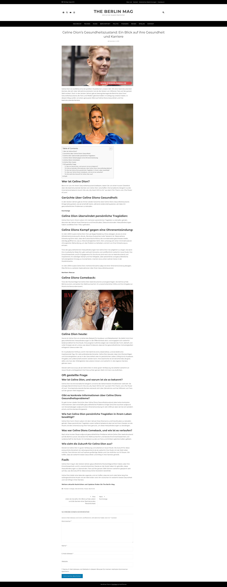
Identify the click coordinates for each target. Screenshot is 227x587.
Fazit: (65, 176)
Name (64, 546)
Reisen (133, 24)
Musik (95, 24)
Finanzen (124, 24)
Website (65, 561)
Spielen (142, 24)
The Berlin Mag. (109, 484)
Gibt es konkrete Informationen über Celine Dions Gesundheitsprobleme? (89, 168)
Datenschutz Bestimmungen (148, 2)
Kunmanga (66, 211)
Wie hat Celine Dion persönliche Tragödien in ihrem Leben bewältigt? (88, 170)
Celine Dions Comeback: (72, 160)
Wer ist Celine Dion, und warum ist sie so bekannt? (82, 166)
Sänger (72, 489)
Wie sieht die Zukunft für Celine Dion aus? (80, 174)
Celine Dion (94, 188)
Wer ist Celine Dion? (70, 151)
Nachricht (77, 24)
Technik (87, 24)
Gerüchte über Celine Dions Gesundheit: (77, 153)
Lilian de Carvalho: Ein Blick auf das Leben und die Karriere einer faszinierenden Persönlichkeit (80, 500)
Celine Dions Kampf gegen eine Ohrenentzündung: (81, 158)
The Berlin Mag (113, 11)
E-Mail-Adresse (67, 553)
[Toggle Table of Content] (110, 148)
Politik (116, 24)
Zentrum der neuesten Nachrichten (113, 15)
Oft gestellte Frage (70, 164)
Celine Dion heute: (70, 162)
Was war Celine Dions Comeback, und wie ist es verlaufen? (85, 172)
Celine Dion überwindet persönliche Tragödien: (79, 155)
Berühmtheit (105, 24)
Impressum (161, 2)
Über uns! (129, 2)
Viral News (114, 584)
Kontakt (135, 2)
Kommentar (66, 521)
